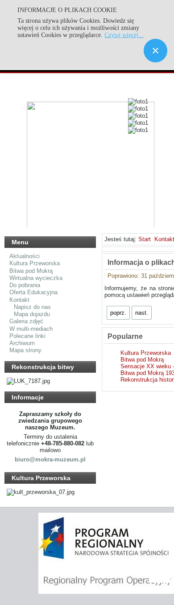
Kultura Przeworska (34, 263)
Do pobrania (24, 285)
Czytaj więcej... (124, 35)
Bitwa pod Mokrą (31, 271)
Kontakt (19, 299)
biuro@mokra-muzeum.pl (50, 459)
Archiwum (22, 343)
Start (144, 239)
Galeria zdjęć (26, 321)
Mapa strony (25, 350)
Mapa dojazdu (32, 314)
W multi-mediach (31, 328)
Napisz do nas (32, 307)
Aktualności (24, 256)
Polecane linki (27, 336)
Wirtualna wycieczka (35, 278)
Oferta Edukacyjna (33, 292)
